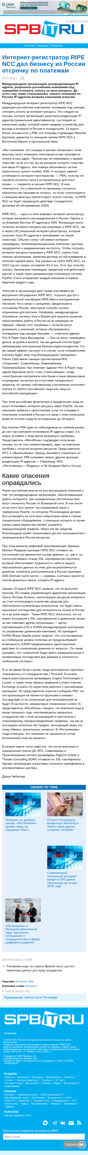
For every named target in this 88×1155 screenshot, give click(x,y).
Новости (9, 1077)
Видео (57, 1083)
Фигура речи (32, 1083)
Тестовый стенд (13, 1083)
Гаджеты (9, 1107)
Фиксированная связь (16, 1098)
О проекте (10, 1033)
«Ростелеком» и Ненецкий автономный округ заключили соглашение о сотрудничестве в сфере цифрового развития (22, 934)
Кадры (24, 1104)
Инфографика (12, 1086)
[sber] (44, 7)
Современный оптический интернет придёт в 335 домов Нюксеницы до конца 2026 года (62, 879)
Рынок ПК (9, 1101)
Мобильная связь (27, 1095)
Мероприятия (53, 1077)
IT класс (8, 1080)
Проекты (68, 1077)
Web (31, 981)
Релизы (46, 1083)
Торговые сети (41, 1101)
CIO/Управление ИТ (51, 1095)
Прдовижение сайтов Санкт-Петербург (31, 997)
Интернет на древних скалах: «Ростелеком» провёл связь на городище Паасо (20, 824)
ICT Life (59, 1080)
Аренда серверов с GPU (17, 1115)
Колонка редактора (27, 1080)
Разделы (42, 45)
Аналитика (22, 1077)
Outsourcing (10, 1104)
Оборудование (60, 1101)
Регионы (57, 45)
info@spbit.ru (11, 1063)
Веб (68, 1098)
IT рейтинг (46, 1080)
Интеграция (38, 1098)
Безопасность (55, 1098)
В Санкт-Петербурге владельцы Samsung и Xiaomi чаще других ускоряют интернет (63, 824)
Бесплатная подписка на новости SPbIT (31, 1130)
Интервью (37, 1077)
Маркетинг (24, 1101)
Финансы (56, 1104)
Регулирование (39, 1104)
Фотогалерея (71, 1083)
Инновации (70, 1104)
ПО (73, 1101)
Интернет (21, 981)
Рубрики (29, 45)
